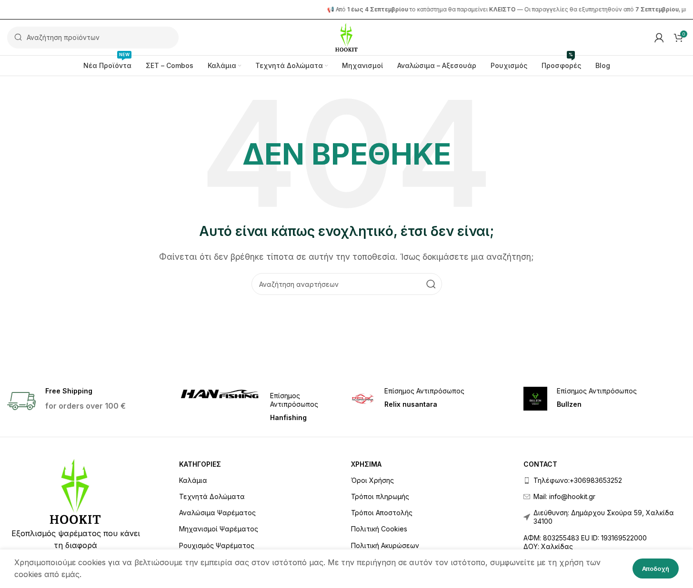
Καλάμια (193, 480)
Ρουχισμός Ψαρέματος (216, 545)
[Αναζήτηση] (431, 284)
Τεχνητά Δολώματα (212, 496)
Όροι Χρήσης (372, 480)
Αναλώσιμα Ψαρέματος (217, 513)
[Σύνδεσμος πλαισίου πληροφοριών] (260, 404)
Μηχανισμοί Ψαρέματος (218, 529)
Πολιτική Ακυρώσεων (385, 545)
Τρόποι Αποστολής (381, 513)
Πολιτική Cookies (379, 529)
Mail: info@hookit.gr (564, 496)
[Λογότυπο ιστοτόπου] (346, 36)
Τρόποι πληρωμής (380, 496)
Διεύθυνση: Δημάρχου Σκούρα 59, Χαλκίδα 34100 (603, 517)
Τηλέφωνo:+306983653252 (577, 480)
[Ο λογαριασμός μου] (659, 37)
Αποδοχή (655, 568)
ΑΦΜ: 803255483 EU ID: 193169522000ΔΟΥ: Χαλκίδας (585, 542)
